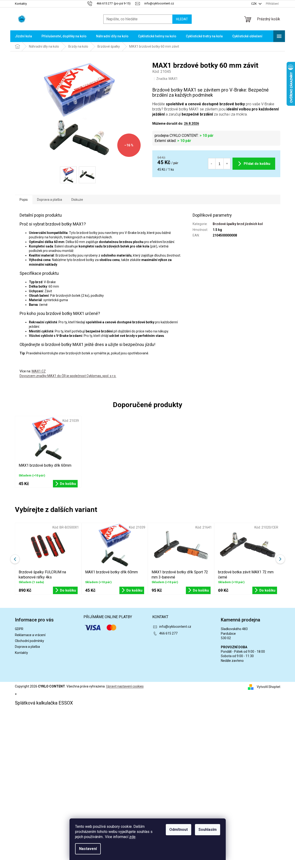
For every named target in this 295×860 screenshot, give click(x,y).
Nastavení (88, 848)
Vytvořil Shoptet (268, 686)
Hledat (182, 19)
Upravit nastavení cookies (125, 686)
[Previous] (15, 559)
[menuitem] (23, 36)
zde (132, 837)
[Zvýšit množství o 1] (227, 164)
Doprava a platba (27, 647)
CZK (254, 3)
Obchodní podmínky (29, 641)
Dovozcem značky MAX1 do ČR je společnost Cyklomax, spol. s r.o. (68, 376)
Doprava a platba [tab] (49, 199)
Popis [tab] (24, 199)
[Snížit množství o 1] (211, 164)
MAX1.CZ (39, 371)
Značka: (167, 79)
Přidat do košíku (257, 164)
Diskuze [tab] (77, 199)
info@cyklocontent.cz (175, 626)
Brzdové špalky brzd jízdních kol (238, 224)
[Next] (280, 559)
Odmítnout (178, 829)
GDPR (19, 629)
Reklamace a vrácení (30, 635)
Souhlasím (207, 829)
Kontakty (21, 3)
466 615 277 (168, 633)
